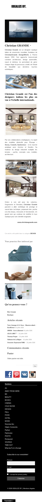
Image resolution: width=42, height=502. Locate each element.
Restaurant (9, 439)
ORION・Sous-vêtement (15, 330)
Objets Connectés (11, 427)
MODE (7, 421)
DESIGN (33, 233)
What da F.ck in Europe (13, 448)
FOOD (7, 415)
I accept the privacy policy (18, 474)
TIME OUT (9, 445)
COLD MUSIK (10, 406)
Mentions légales (29, 488)
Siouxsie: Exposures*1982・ (16, 342)
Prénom (9, 460)
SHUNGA (8, 442)
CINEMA (8, 403)
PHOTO (8, 436)
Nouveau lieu (9, 424)
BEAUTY (8, 397)
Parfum (7, 430)
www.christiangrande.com (27, 222)
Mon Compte (11, 312)
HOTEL (7, 418)
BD (6, 394)
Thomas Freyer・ (13, 336)
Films (7, 412)
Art (6, 388)
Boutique (10, 315)
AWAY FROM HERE (12, 391)
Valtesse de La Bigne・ (15, 339)
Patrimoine (8, 433)
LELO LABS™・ (12, 333)
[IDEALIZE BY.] (21, 10)
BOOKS (8, 400)
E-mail (9, 467)
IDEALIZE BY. (17, 488)
